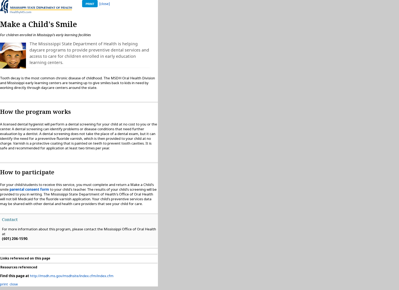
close (14, 284)
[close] (104, 3)
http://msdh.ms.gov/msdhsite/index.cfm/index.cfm (71, 275)
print (90, 4)
